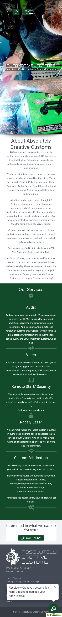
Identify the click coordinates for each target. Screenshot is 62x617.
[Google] (55, 12)
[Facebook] (51, 12)
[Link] (5, 12)
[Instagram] (60, 12)
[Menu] (31, 12)
